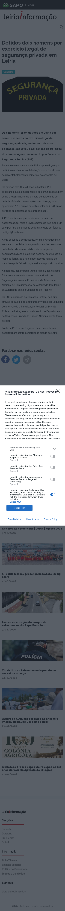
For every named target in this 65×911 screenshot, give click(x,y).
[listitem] (32, 448)
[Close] (59, 392)
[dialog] (32, 455)
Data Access (32, 519)
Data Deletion (14, 519)
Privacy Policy (50, 519)
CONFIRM (19, 508)
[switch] (52, 456)
